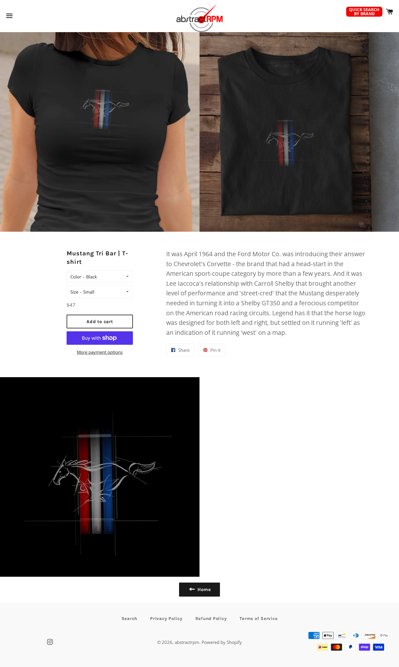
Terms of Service (258, 618)
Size (74, 292)
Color (75, 277)
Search (130, 618)
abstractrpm (187, 642)
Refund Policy (211, 618)
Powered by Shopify (222, 642)
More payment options (100, 352)
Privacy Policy (166, 618)
